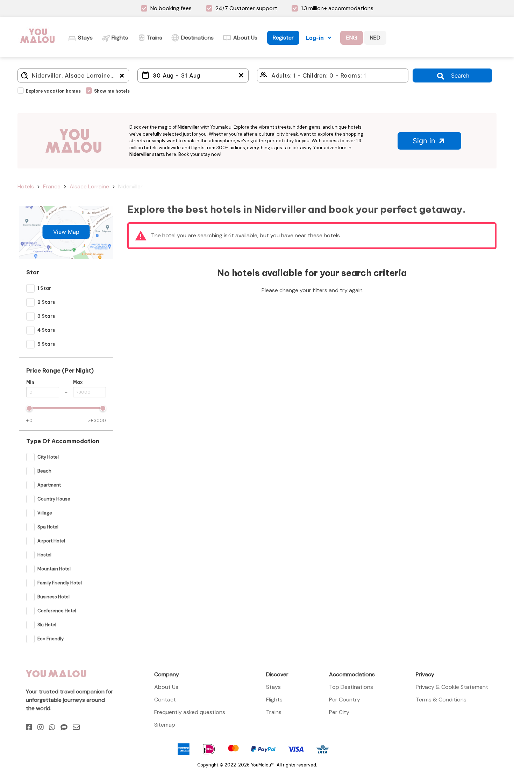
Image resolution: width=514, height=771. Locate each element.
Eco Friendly (50, 639)
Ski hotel (46, 625)
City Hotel (48, 457)
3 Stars (46, 316)
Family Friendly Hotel (59, 583)
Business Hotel (53, 597)
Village (44, 513)
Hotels (25, 186)
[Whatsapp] (52, 727)
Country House (53, 499)
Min (30, 382)
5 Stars (46, 344)
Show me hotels (112, 91)
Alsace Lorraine (89, 186)
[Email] (76, 727)
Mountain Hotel (54, 569)
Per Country (344, 699)
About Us (166, 687)
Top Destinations (351, 687)
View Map (66, 231)
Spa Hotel (47, 527)
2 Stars (46, 302)
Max (78, 382)
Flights (274, 699)
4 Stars (46, 330)
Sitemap (164, 724)
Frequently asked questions (189, 712)
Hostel (44, 555)
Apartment (49, 485)
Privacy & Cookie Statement (452, 687)
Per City (339, 712)
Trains (273, 712)
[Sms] (63, 727)
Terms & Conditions (441, 699)
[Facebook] (29, 727)
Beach (44, 471)
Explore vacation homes (53, 91)
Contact (165, 699)
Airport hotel (51, 541)
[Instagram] (40, 727)
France (51, 186)
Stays (273, 687)
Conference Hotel (56, 611)
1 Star (44, 288)
